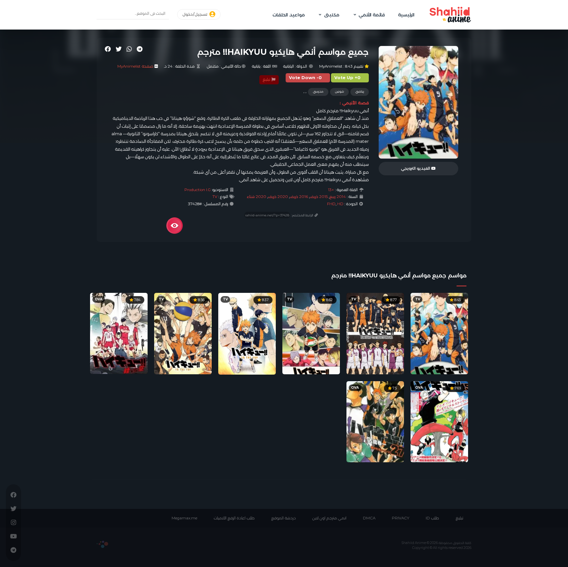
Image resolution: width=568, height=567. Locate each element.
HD (340, 204)
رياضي (359, 91)
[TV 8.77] (375, 333)
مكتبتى (331, 15)
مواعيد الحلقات (288, 15)
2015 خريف (319, 196)
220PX (102, 544)
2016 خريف (299, 196)
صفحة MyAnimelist (135, 66)
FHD (331, 204)
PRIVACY (400, 518)
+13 (331, 189)
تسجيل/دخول (195, 14)
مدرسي (318, 91)
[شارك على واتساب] (129, 49)
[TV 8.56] (183, 333)
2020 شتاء (256, 196)
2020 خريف (278, 196)
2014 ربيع (337, 196)
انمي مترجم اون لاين (329, 518)
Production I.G (197, 189)
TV (214, 196)
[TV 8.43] (439, 333)
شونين (339, 91)
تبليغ (267, 79)
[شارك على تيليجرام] (139, 49)
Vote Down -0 (305, 77)
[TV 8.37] (247, 333)
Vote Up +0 (347, 77)
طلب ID (432, 518)
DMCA (369, 518)
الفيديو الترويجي (416, 168)
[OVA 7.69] (439, 421)
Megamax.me (184, 518)
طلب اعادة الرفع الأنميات (234, 518)
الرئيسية (406, 15)
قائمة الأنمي (372, 15)
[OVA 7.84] (119, 333)
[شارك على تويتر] (118, 49)
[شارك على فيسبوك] (107, 49)
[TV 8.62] (311, 333)
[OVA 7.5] (375, 421)
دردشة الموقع (283, 518)
